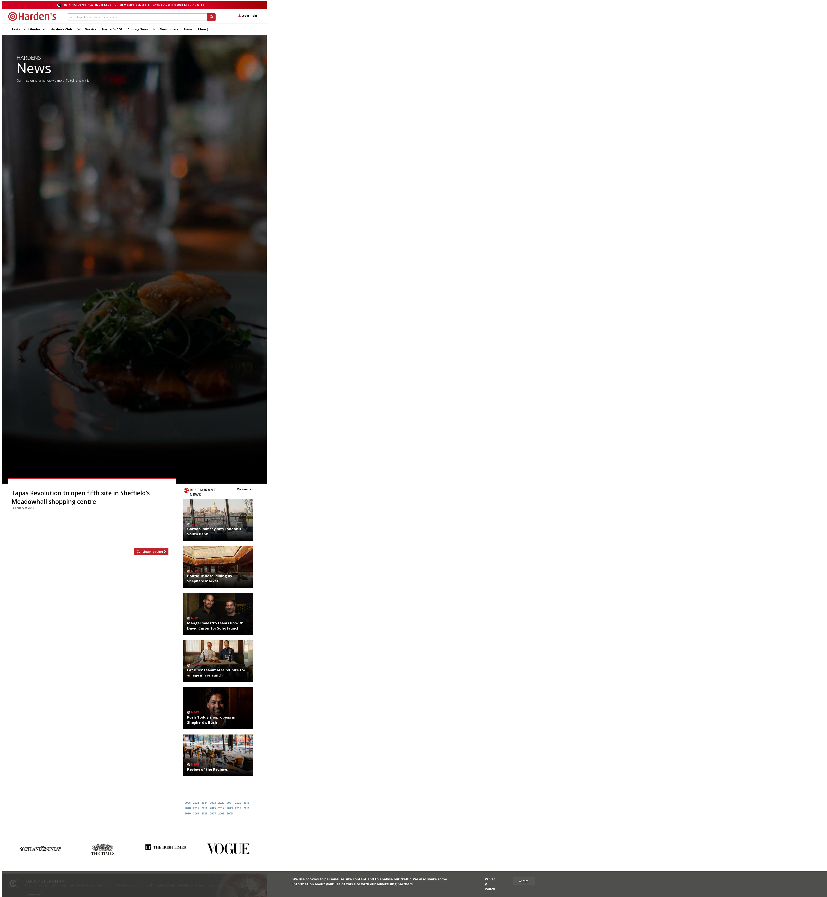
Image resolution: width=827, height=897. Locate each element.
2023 (213, 803)
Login (245, 15)
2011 (246, 808)
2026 (188, 803)
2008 (204, 813)
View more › (245, 489)
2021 (230, 803)
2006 (221, 813)
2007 (213, 813)
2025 (196, 803)
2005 (230, 813)
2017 (196, 808)
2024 (204, 803)
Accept (524, 881)
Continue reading (150, 551)
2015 (213, 808)
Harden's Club (61, 29)
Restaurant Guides (26, 29)
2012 (238, 808)
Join (254, 15)
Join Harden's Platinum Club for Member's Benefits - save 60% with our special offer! (136, 5)
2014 (221, 808)
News (188, 29)
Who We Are (87, 29)
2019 (246, 803)
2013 (230, 808)
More (202, 29)
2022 (221, 803)
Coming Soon (137, 29)
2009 (196, 813)
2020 (238, 803)
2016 (204, 808)
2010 (188, 813)
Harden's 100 (112, 29)
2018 (188, 808)
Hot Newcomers (165, 29)
